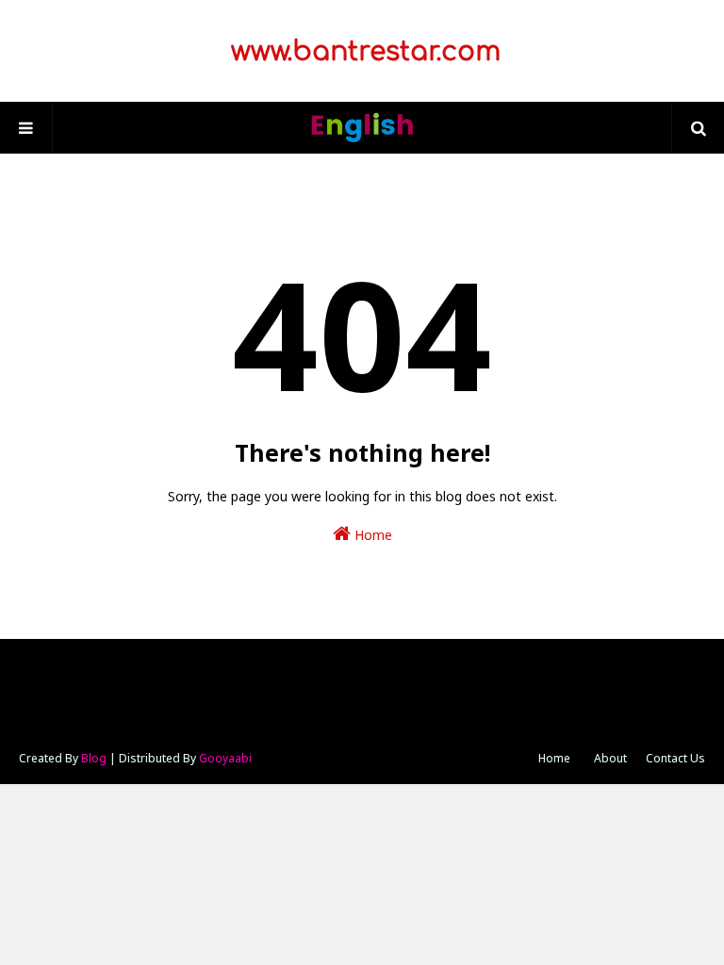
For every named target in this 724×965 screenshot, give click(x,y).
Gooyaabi (225, 758)
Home (371, 535)
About (610, 758)
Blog (94, 758)
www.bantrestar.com (362, 52)
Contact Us (675, 758)
